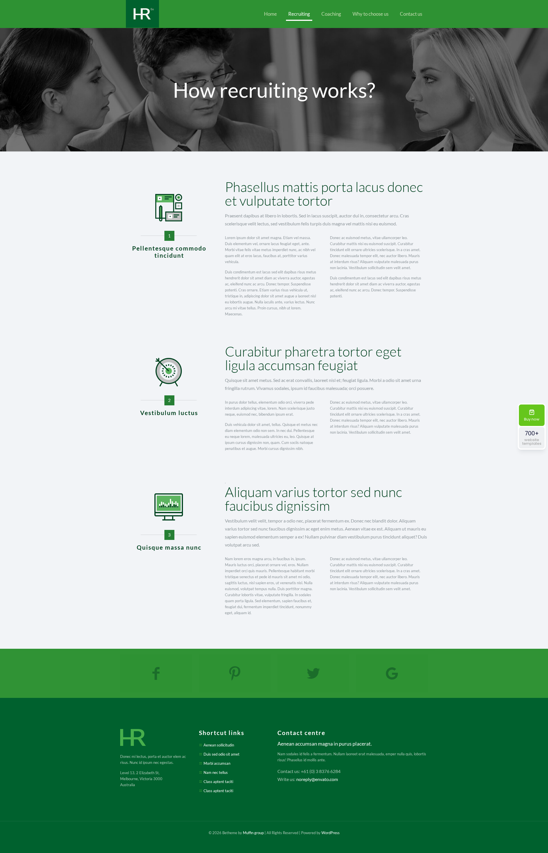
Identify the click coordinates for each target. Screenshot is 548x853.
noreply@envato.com (317, 779)
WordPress (330, 832)
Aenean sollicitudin (219, 745)
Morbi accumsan (217, 763)
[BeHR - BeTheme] (142, 14)
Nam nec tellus (216, 772)
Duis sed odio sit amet (221, 754)
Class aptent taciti (218, 781)
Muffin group (253, 832)
